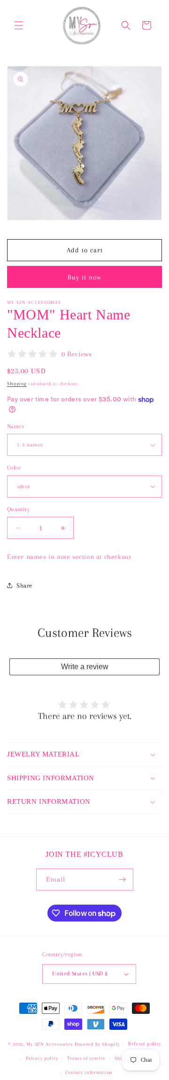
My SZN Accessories (49, 1044)
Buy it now (84, 277)
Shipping (17, 383)
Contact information (89, 1072)
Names (15, 426)
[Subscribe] (122, 880)
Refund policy (144, 1044)
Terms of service (86, 1058)
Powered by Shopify (97, 1044)
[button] (18, 25)
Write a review (84, 667)
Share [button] (24, 585)
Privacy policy (42, 1058)
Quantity (18, 509)
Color (14, 467)
